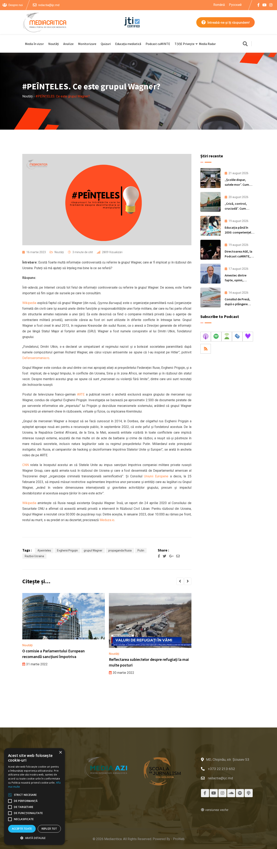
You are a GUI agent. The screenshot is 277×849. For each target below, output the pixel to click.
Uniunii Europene (156, 476)
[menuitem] (219, 5)
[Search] (245, 44)
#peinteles (44, 550)
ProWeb (179, 839)
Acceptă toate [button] (22, 828)
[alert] (34, 796)
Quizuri (106, 44)
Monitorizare (87, 44)
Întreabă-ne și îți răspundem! (228, 23)
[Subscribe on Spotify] (216, 336)
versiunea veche (216, 810)
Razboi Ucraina (34, 556)
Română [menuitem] (219, 4)
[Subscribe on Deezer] (248, 336)
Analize (68, 44)
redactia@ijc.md (48, 5)
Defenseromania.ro (35, 358)
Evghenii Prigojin (67, 550)
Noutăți (53, 44)
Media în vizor (34, 44)
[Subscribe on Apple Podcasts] (205, 336)
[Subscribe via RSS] (205, 349)
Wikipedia (29, 303)
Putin (140, 550)
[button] (180, 581)
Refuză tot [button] (49, 828)
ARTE (81, 394)
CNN (26, 465)
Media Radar (207, 44)
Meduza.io (107, 520)
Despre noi (16, 5)
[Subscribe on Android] (226, 336)
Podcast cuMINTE (158, 44)
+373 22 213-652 (221, 769)
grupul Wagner (93, 550)
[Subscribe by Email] (237, 336)
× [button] (60, 752)
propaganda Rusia (120, 550)
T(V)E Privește (184, 44)
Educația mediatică (128, 44)
